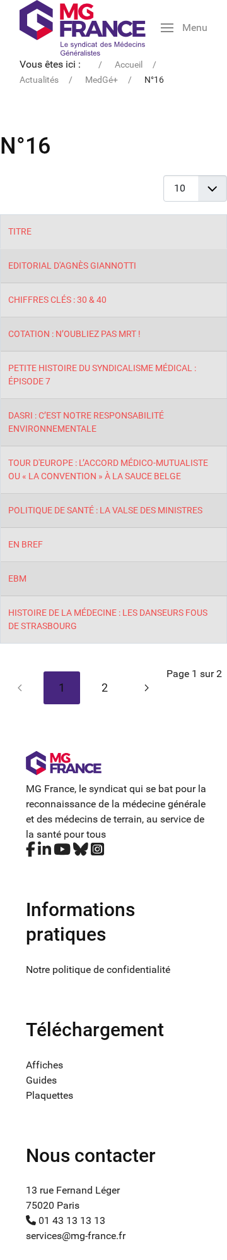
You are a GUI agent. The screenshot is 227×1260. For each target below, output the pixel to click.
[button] (184, 27)
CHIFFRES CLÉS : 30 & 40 (57, 300)
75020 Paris (52, 1205)
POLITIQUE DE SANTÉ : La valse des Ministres (105, 510)
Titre (20, 231)
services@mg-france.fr (75, 1236)
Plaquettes (49, 1095)
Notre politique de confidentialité (98, 969)
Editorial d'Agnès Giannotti (72, 265)
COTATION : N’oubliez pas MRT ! (74, 334)
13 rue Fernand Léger (73, 1190)
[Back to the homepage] (83, 28)
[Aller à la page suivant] (146, 687)
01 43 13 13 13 (70, 1220)
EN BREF (25, 544)
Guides (41, 1080)
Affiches (44, 1065)
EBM (17, 578)
